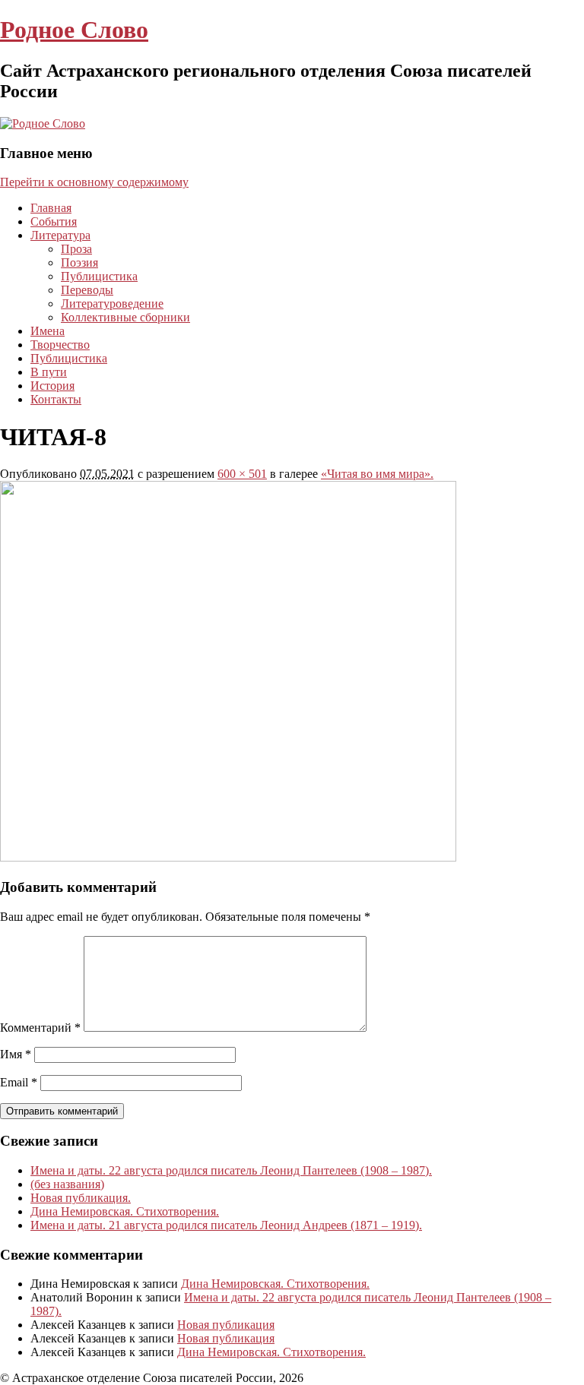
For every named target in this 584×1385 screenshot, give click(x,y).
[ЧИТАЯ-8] (228, 857)
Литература (60, 235)
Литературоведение (112, 303)
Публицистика (99, 276)
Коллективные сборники (125, 317)
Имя (15, 1054)
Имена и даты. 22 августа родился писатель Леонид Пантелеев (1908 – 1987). (231, 1170)
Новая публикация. (80, 1197)
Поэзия (79, 262)
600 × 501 (242, 473)
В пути (48, 371)
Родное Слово (74, 29)
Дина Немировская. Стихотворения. (124, 1211)
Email (18, 1082)
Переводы (87, 289)
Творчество (60, 344)
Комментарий (40, 1027)
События (53, 221)
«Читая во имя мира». (377, 473)
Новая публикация (226, 1324)
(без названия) (67, 1184)
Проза (76, 248)
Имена (47, 330)
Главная (50, 207)
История (52, 385)
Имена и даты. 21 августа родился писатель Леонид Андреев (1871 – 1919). (226, 1225)
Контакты (55, 399)
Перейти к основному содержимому (94, 181)
